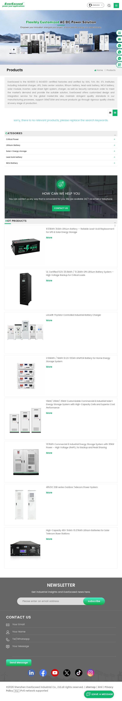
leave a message (102, 694)
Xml (100, 687)
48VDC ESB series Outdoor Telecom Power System (72, 487)
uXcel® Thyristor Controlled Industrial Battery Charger (73, 315)
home (100, 70)
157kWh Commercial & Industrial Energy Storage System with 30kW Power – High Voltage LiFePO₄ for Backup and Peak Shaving (80, 446)
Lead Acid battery (14, 157)
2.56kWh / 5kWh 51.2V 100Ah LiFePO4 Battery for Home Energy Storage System (78, 360)
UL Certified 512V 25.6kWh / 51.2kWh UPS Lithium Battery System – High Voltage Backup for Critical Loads (80, 273)
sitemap (91, 687)
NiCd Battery (12, 163)
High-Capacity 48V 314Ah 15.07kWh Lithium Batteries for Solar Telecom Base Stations (77, 532)
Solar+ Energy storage (16, 151)
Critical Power (12, 139)
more (49, 237)
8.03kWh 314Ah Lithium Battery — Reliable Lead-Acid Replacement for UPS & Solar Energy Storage (80, 230)
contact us (61, 208)
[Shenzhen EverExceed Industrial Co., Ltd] (13, 4)
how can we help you (61, 194)
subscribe (94, 601)
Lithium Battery (13, 145)
